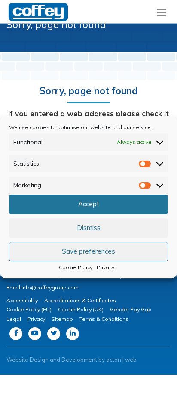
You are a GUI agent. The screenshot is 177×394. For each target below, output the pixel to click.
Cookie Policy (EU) (29, 309)
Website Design (27, 359)
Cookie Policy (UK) (81, 309)
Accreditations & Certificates (80, 300)
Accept (88, 204)
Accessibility (22, 300)
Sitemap (62, 319)
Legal (13, 319)
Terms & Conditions (103, 319)
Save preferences (88, 251)
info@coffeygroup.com (50, 287)
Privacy (105, 267)
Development (79, 359)
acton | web (121, 359)
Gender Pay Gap (131, 309)
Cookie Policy (75, 267)
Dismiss (89, 227)
